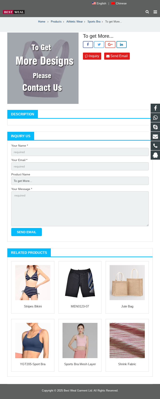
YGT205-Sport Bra (32, 364)
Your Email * (19, 160)
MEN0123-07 (80, 306)
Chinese (121, 3)
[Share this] (88, 44)
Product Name (20, 174)
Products (56, 21)
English (101, 3)
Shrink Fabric (127, 364)
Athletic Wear (74, 21)
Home (41, 21)
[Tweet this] (99, 44)
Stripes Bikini (33, 306)
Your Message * (21, 189)
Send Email (119, 56)
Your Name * (19, 145)
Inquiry (93, 56)
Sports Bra (94, 21)
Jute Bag (127, 306)
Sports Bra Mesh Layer (80, 364)
